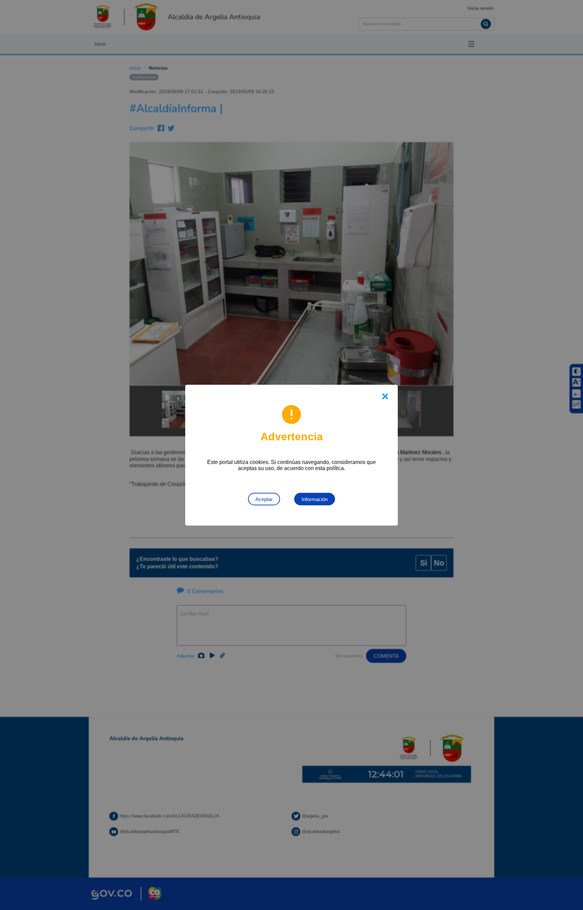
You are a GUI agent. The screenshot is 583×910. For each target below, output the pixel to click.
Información (315, 499)
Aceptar (264, 499)
